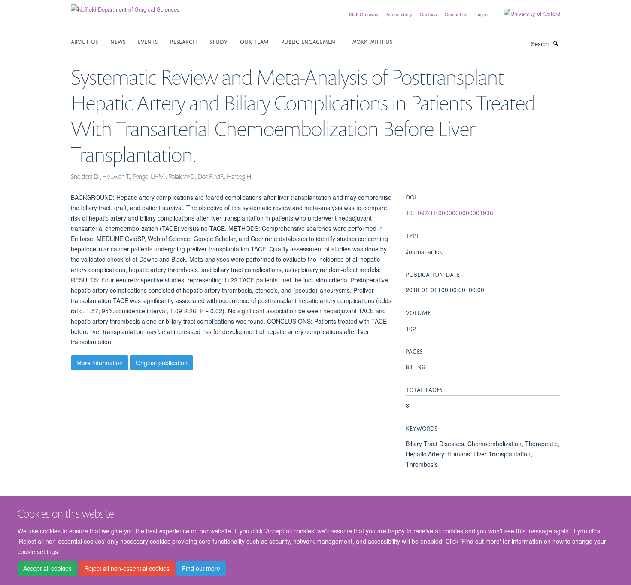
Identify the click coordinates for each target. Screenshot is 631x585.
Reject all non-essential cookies (127, 568)
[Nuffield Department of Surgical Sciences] (125, 6)
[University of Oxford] (525, 14)
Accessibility (399, 14)
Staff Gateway (364, 14)
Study (218, 41)
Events (148, 41)
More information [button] (99, 362)
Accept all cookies (47, 568)
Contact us (456, 14)
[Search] (555, 43)
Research (183, 41)
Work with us (371, 41)
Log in (481, 14)
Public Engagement (310, 41)
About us (84, 41)
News (117, 41)
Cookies (428, 14)
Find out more (201, 568)
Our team (254, 41)
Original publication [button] (162, 362)
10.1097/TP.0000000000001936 (449, 212)
